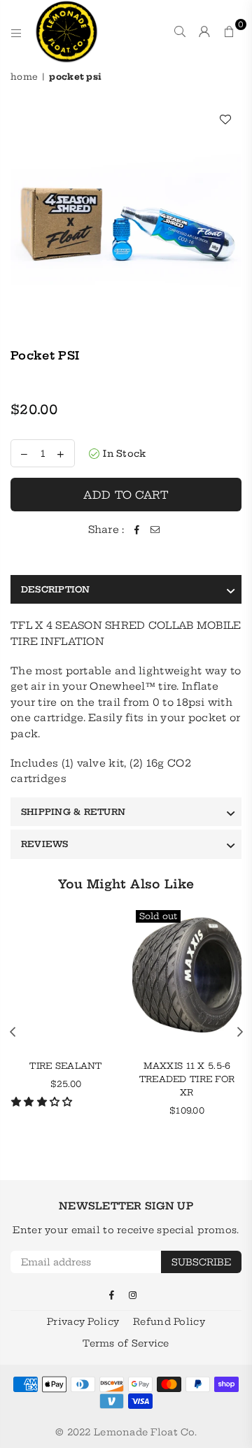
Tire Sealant (65, 1065)
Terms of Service (126, 1343)
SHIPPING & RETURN (73, 812)
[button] (43, 1101)
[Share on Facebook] (136, 529)
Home (24, 76)
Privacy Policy (83, 1321)
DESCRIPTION (55, 589)
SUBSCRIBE (201, 1262)
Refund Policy (169, 1321)
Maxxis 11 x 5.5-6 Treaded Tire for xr (186, 1079)
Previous (12, 1032)
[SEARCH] (180, 31)
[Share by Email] (155, 529)
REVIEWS (45, 844)
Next (240, 1032)
